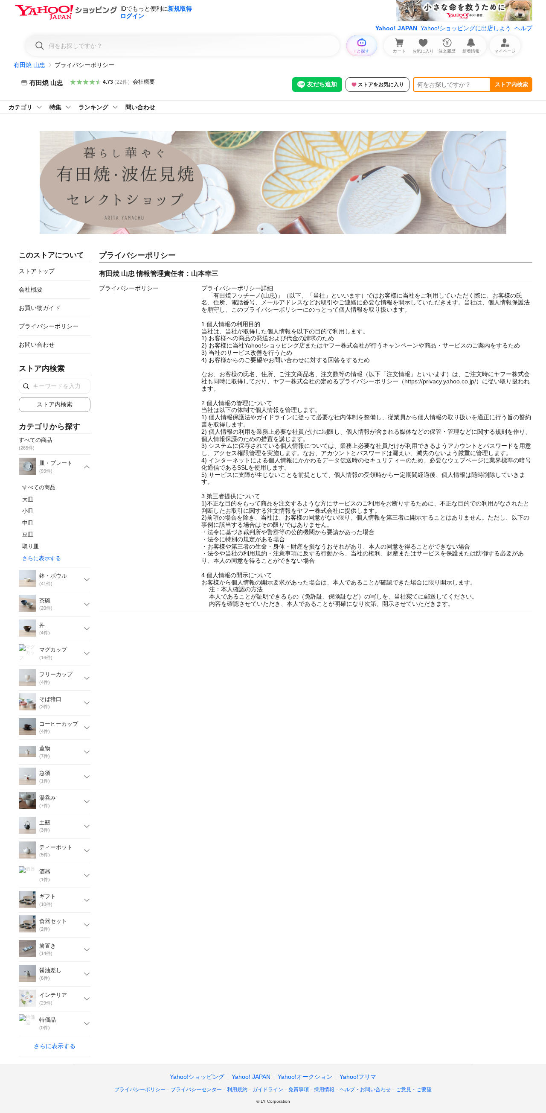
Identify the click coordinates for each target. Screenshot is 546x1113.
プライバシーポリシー (48, 326)
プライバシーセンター (196, 1090)
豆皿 (27, 534)
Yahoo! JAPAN (396, 28)
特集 (55, 107)
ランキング (93, 107)
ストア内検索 (511, 84)
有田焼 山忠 (29, 64)
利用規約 (237, 1090)
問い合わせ (140, 107)
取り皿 (30, 546)
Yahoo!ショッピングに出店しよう (466, 28)
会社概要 (144, 82)
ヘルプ (523, 28)
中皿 (27, 523)
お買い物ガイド (40, 307)
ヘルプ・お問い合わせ (365, 1090)
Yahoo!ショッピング (197, 1076)
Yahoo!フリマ (358, 1076)
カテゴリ (20, 107)
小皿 (27, 511)
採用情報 (324, 1090)
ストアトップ (37, 271)
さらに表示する (41, 558)
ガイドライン (268, 1090)
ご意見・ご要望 (414, 1090)
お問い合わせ (37, 344)
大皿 (27, 499)
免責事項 (298, 1090)
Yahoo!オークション (305, 1076)
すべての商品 (38, 487)
